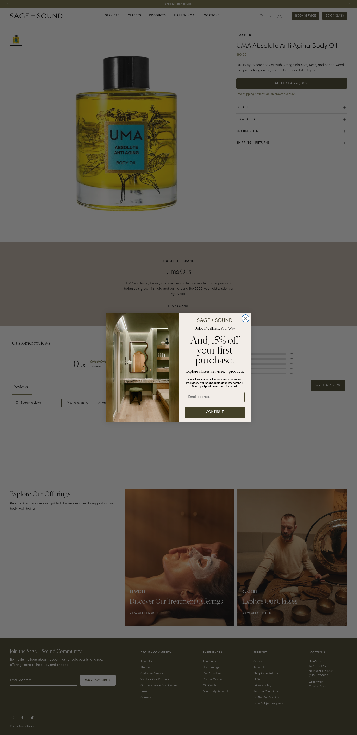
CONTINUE (215, 412)
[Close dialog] (245, 318)
